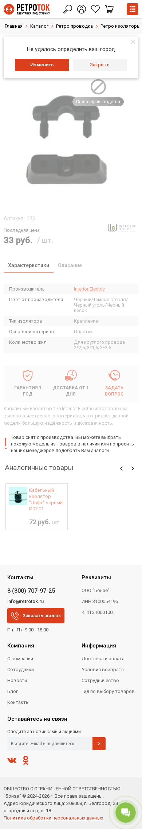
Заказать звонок (42, 615)
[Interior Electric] (122, 227)
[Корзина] (109, 9)
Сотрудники (20, 669)
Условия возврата (103, 669)
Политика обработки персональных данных (53, 818)
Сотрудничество (100, 680)
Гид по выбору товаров (108, 691)
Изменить (42, 64)
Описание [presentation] (70, 265)
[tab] (29, 266)
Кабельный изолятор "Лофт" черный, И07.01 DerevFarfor (46, 499)
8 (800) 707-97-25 (31, 590)
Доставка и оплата (103, 658)
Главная (14, 26)
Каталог (39, 26)
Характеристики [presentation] (28, 265)
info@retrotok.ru (25, 601)
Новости (17, 680)
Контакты (18, 702)
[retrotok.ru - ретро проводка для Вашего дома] (27, 9)
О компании (20, 658)
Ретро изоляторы (120, 26)
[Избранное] (95, 9)
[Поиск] (68, 9)
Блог (12, 691)
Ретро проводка (74, 26)
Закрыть (100, 64)
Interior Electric (89, 289)
